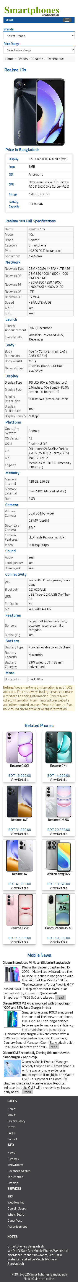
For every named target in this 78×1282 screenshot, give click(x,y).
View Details (19, 772)
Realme (37, 58)
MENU (9, 19)
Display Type (14, 382)
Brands (23, 58)
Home (9, 58)
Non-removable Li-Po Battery (49, 647)
